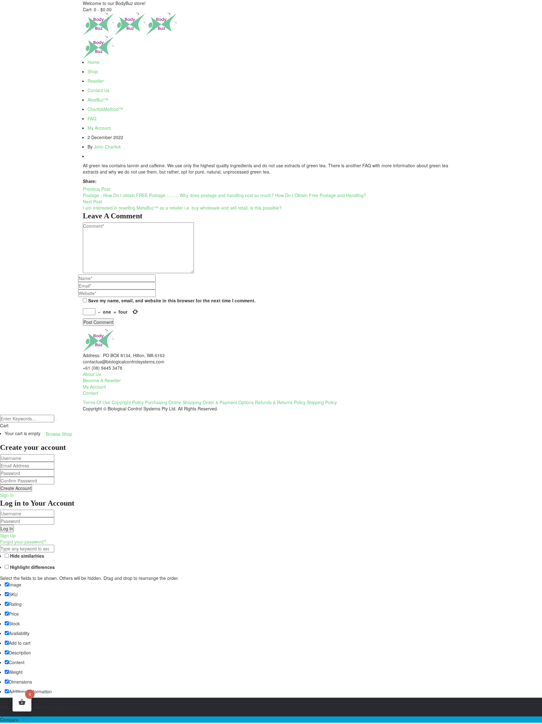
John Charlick (107, 146)
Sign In (7, 495)
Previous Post (96, 189)
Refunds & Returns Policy (280, 402)
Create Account (16, 488)
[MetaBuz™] (98, 23)
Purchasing (156, 402)
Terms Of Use (96, 402)
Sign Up (8, 535)
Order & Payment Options (228, 402)
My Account (94, 386)
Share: (90, 181)
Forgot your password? (23, 542)
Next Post (92, 201)
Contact (90, 393)
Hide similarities (26, 556)
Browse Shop (59, 434)
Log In (7, 528)
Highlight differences (32, 567)
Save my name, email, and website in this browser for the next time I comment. (172, 300)
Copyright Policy (128, 402)
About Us (92, 374)
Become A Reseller (102, 380)
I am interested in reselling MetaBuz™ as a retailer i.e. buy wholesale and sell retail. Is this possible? (182, 208)
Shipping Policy (322, 402)
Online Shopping (184, 402)
